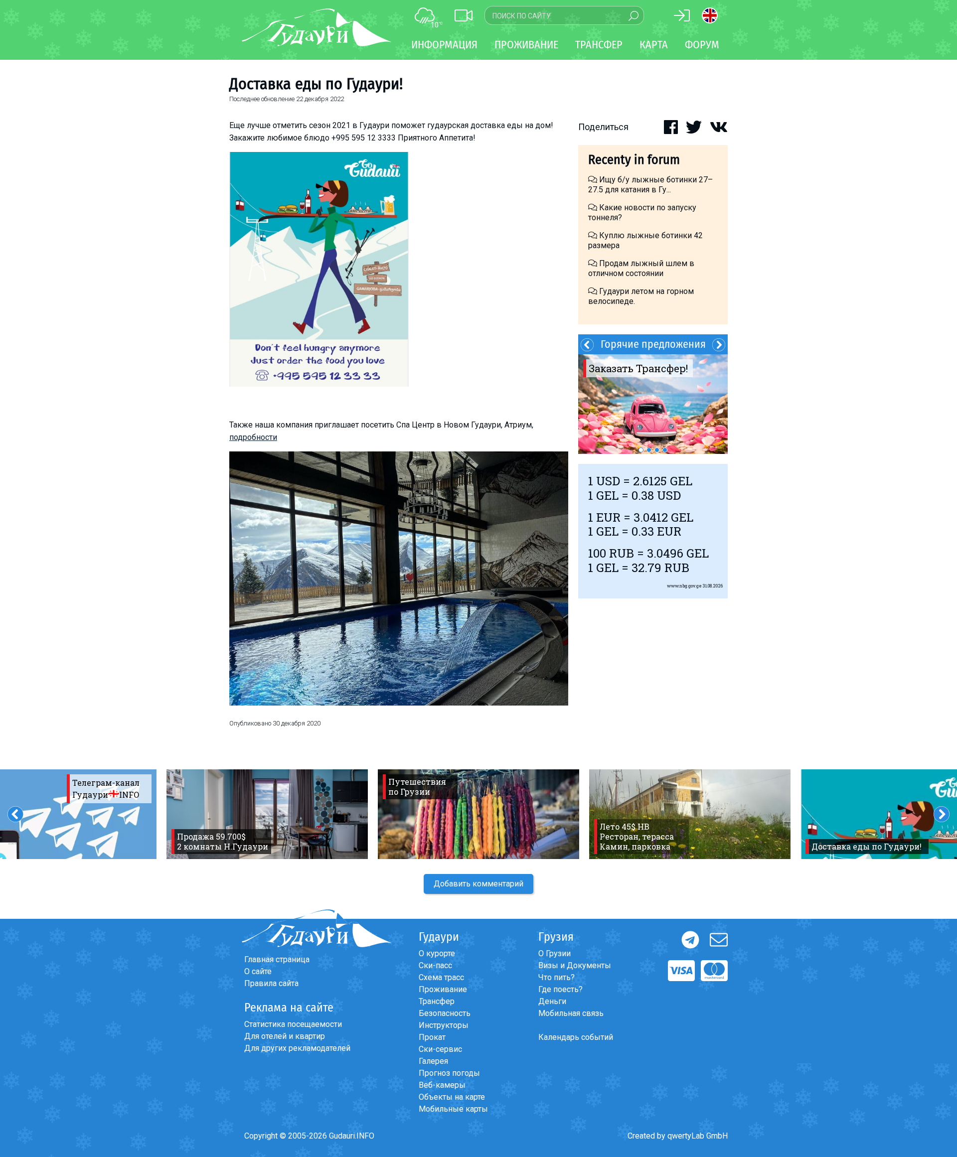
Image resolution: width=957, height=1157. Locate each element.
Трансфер (437, 1001)
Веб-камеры (442, 1085)
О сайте (258, 971)
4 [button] (664, 449)
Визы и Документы (574, 965)
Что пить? (556, 977)
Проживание (443, 989)
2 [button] (648, 449)
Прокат (432, 1037)
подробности (253, 437)
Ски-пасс (435, 965)
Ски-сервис (440, 1049)
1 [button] (640, 449)
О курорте (437, 953)
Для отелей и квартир (284, 1036)
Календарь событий (575, 1037)
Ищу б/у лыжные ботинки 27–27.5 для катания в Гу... (650, 184)
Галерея (433, 1061)
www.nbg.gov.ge (684, 585)
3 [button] (656, 449)
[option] (653, 404)
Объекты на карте (452, 1097)
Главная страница (277, 959)
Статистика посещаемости (293, 1024)
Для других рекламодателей (297, 1048)
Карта (653, 44)
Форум (702, 44)
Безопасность (445, 1013)
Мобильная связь (571, 1013)
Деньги (552, 1001)
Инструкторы (444, 1025)
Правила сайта (271, 983)
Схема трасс (441, 977)
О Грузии (554, 953)
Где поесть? (560, 989)
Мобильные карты (453, 1109)
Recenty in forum (634, 159)
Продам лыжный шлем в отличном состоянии (641, 268)
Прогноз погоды (449, 1073)
